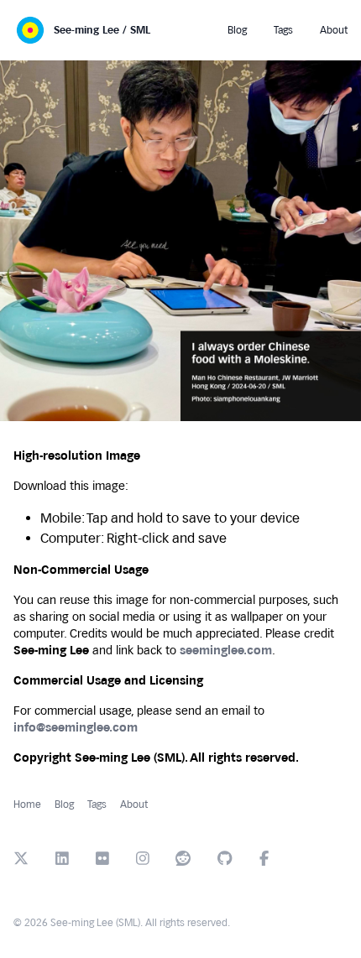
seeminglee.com (226, 650)
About (134, 804)
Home (27, 804)
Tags (97, 804)
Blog (64, 804)
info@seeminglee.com (75, 728)
